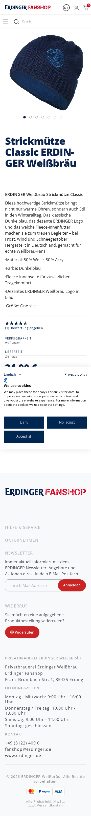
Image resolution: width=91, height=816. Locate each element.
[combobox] (50, 22)
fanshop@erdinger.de (28, 749)
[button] (25, 116)
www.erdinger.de (23, 755)
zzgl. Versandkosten (45, 805)
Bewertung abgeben (27, 328)
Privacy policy (75, 374)
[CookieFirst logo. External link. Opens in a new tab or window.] (6, 380)
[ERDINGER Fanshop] (28, 10)
